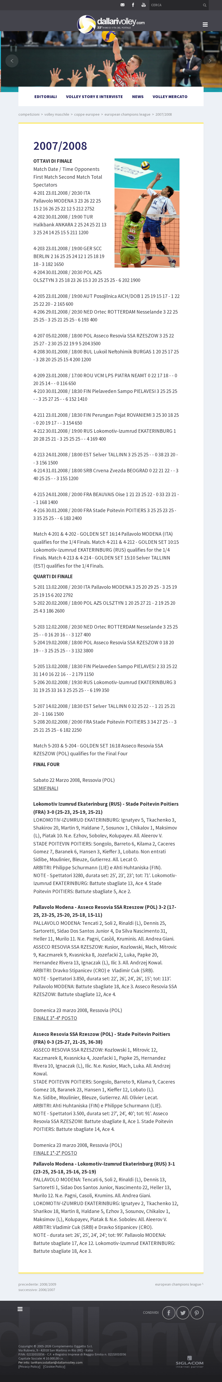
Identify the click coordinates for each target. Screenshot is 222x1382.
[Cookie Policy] (54, 1366)
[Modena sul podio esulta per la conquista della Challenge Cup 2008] (142, 212)
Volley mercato (170, 96)
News (137, 96)
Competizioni (29, 114)
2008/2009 (48, 1284)
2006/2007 (46, 1289)
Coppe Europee (87, 114)
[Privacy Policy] (29, 1366)
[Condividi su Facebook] (168, 1312)
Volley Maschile (56, 114)
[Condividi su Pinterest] (197, 1312)
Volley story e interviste (94, 96)
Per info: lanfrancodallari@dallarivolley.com (50, 1362)
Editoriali (45, 96)
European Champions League (128, 114)
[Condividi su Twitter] (183, 1312)
